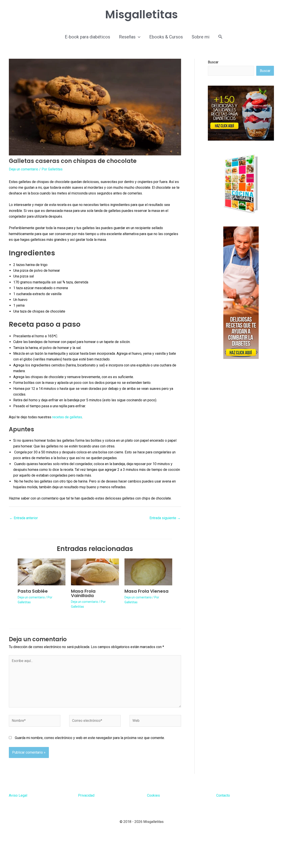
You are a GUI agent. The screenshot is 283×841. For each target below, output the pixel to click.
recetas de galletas (67, 417)
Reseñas (127, 37)
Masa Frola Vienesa (146, 591)
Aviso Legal (18, 795)
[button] (138, 37)
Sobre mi (200, 37)
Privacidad (86, 795)
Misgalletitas (141, 14)
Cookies (153, 795)
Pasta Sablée (33, 591)
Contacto (223, 795)
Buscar (213, 62)
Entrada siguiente (165, 518)
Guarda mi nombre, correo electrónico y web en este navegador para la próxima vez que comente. (90, 738)
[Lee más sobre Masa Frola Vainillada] (95, 571)
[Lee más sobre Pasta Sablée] (41, 571)
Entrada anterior (23, 518)
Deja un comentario (23, 169)
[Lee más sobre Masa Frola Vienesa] (148, 571)
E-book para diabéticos (87, 37)
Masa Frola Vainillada (83, 593)
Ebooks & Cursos (166, 37)
